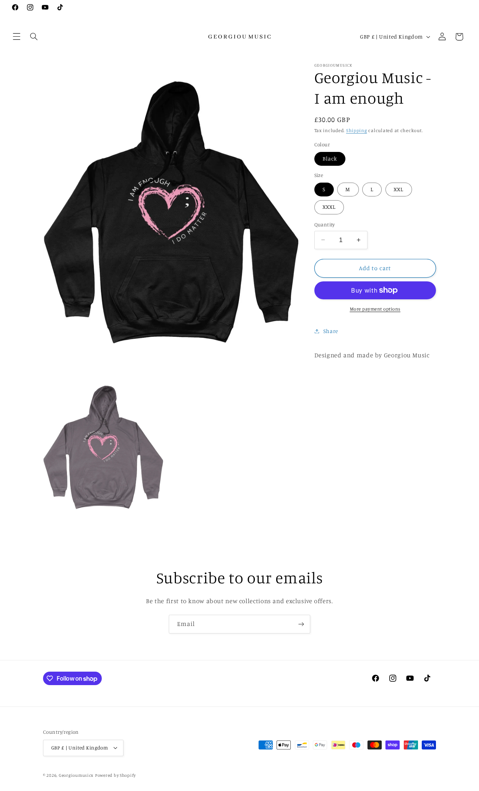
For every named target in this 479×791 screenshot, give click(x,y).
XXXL (329, 207)
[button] (16, 36)
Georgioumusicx (76, 775)
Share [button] (330, 331)
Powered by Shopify (115, 775)
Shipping (356, 130)
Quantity (324, 224)
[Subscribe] (301, 624)
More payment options (375, 309)
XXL (398, 189)
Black (330, 158)
